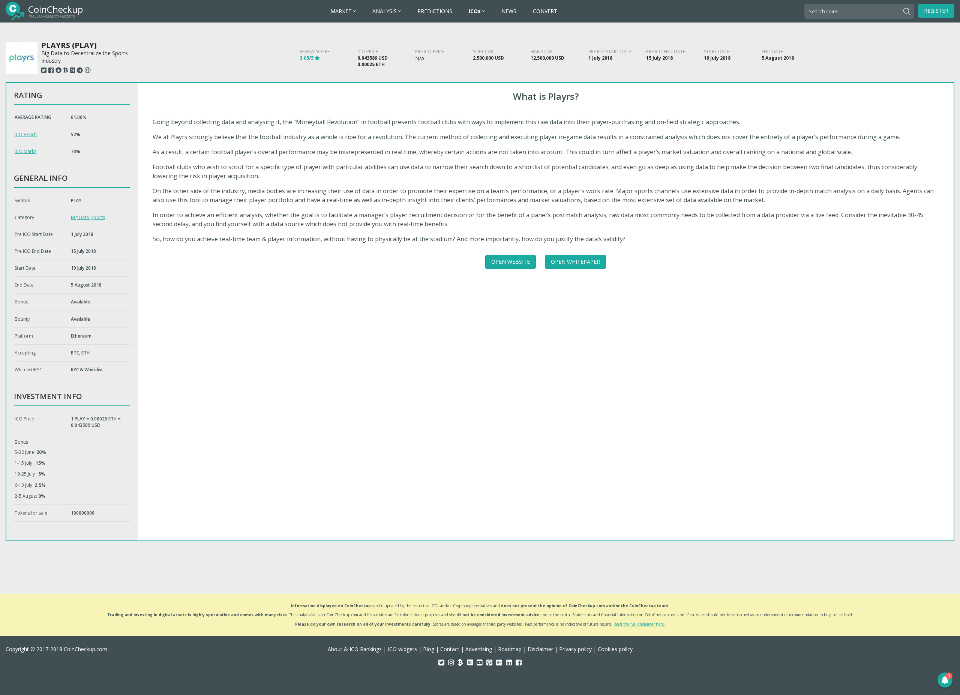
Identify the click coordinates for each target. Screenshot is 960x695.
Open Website (510, 261)
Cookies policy (615, 649)
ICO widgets (402, 649)
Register (936, 10)
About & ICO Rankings (355, 649)
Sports (98, 217)
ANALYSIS (385, 11)
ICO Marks (25, 151)
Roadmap (510, 649)
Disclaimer (540, 649)
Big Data (80, 217)
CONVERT (545, 11)
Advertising (478, 649)
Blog (428, 649)
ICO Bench (26, 134)
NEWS (508, 11)
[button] (945, 679)
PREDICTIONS (434, 11)
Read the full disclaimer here (639, 624)
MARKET (341, 11)
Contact (449, 649)
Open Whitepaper (575, 261)
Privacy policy (575, 649)
